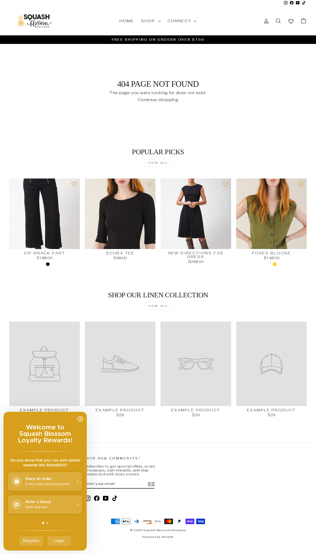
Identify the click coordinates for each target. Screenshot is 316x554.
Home (127, 20)
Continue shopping (158, 99)
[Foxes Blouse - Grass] (268, 264)
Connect (180, 20)
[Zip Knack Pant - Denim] (41, 264)
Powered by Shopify (158, 537)
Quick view (44, 244)
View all (158, 163)
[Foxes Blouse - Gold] (275, 264)
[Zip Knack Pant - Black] (48, 264)
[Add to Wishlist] (74, 184)
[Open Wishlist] (291, 21)
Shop (149, 20)
